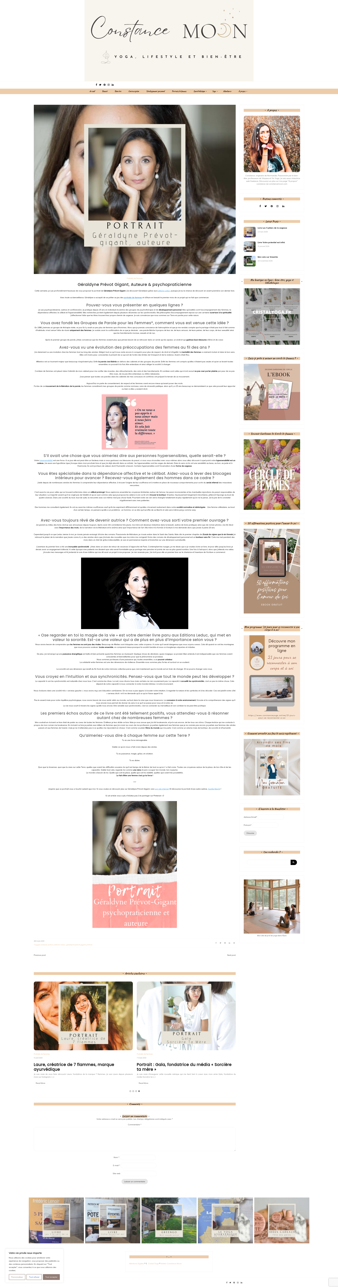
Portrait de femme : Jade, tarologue (174, 1064)
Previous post (40, 955)
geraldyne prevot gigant (76, 945)
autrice (50, 945)
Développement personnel (155, 91)
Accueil (92, 91)
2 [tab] (133, 1091)
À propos (241, 91)
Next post (231, 955)
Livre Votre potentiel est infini (271, 242)
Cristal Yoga (153, 1263)
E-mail (116, 1165)
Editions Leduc (163, 291)
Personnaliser (17, 1277)
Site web (116, 1173)
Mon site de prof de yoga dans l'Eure (272, 935)
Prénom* (248, 825)
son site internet (162, 789)
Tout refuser (34, 1277)
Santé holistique (199, 91)
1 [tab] (130, 1091)
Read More (40, 1083)
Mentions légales (136, 1263)
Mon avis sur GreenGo (268, 257)
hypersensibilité (46, 460)
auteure (44, 945)
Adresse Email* (250, 817)
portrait (89, 945)
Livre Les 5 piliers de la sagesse (272, 228)
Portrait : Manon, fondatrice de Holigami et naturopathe (78, 1067)
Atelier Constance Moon (171, 1263)
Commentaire (134, 1124)
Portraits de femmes (179, 91)
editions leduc (59, 945)
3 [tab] (136, 1091)
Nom (116, 1157)
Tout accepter (51, 1277)
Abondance (227, 91)
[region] (34, 1266)
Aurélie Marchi (214, 789)
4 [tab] (139, 1091)
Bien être (118, 91)
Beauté (104, 91)
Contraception (133, 91)
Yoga (214, 91)
